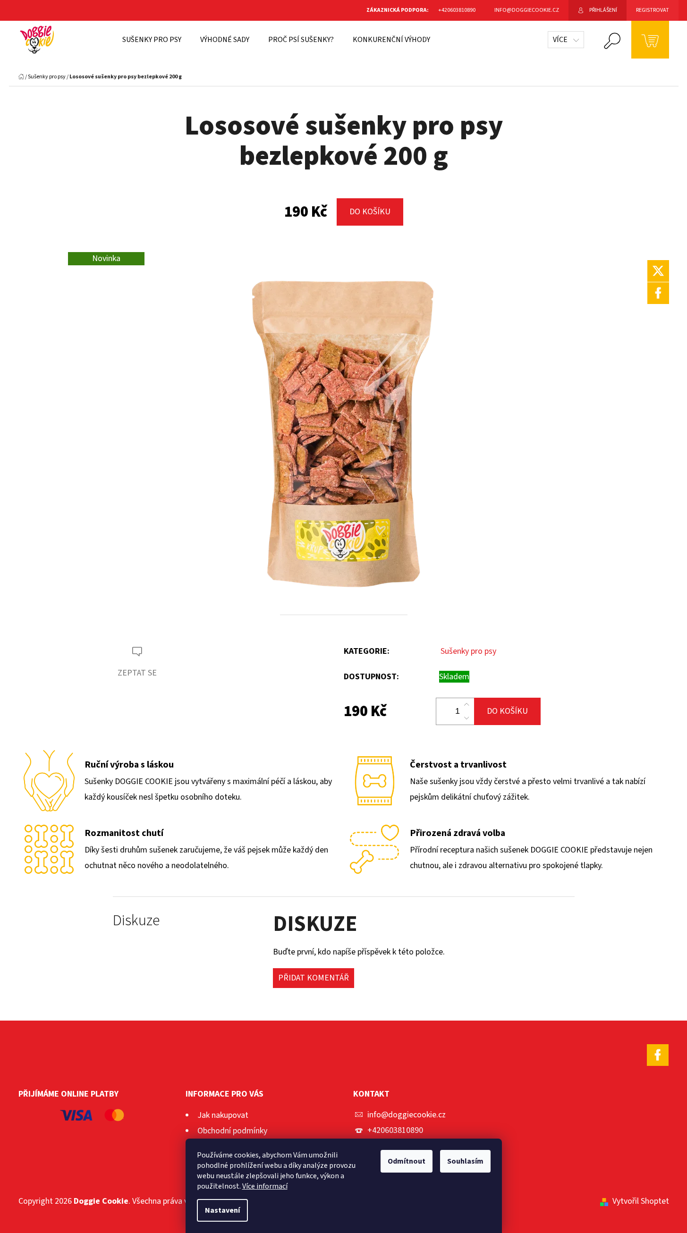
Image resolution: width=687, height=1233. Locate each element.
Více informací (265, 1186)
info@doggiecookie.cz (406, 1115)
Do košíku (369, 212)
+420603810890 (395, 1130)
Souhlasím (465, 1161)
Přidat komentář (313, 978)
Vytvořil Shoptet (640, 1201)
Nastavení (222, 1210)
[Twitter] (658, 271)
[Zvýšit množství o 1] (466, 704)
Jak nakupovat (222, 1115)
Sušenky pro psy (468, 651)
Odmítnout (406, 1161)
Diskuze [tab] (136, 920)
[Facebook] (658, 293)
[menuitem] (152, 40)
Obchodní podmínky (232, 1131)
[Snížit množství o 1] (466, 718)
